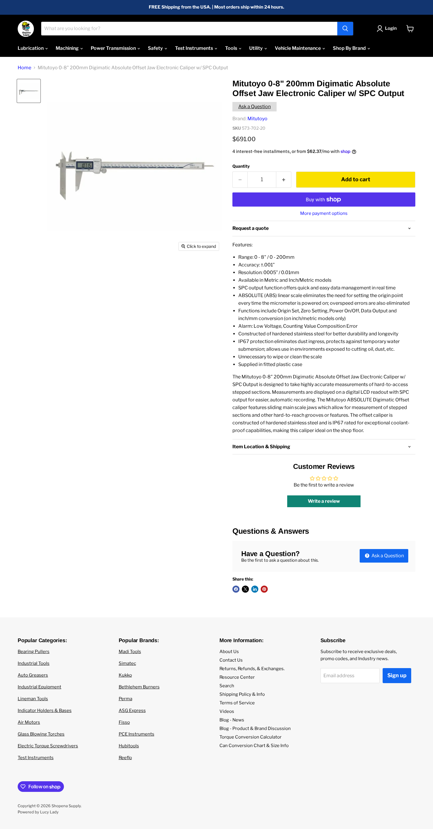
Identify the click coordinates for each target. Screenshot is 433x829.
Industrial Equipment (39, 687)
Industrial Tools (33, 663)
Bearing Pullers (33, 651)
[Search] (345, 28)
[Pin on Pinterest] (264, 589)
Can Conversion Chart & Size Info (254, 745)
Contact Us (231, 660)
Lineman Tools (33, 698)
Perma (125, 698)
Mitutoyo (257, 118)
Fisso (124, 722)
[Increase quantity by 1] (283, 180)
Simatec (127, 663)
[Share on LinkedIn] (254, 589)
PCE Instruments (136, 734)
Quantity (241, 166)
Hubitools (129, 746)
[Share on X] (245, 589)
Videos (226, 711)
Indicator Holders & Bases (45, 710)
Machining (68, 48)
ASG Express (132, 710)
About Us (229, 651)
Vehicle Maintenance (298, 48)
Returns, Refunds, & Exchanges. (252, 668)
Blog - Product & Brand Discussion (255, 728)
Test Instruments (194, 48)
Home (24, 67)
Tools (231, 48)
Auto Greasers (33, 675)
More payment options (324, 213)
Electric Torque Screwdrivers (48, 746)
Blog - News (231, 720)
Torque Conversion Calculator (250, 737)
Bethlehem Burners (139, 687)
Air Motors (29, 722)
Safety (156, 48)
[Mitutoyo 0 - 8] (28, 91)
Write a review (324, 501)
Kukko (125, 675)
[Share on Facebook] (235, 589)
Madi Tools (130, 651)
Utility (256, 48)
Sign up (396, 675)
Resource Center (237, 677)
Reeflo (125, 757)
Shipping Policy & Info (242, 694)
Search (226, 685)
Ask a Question (254, 106)
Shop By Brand (350, 48)
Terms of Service (237, 703)
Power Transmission (114, 48)
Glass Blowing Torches (41, 734)
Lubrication (31, 48)
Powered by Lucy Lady (38, 812)
